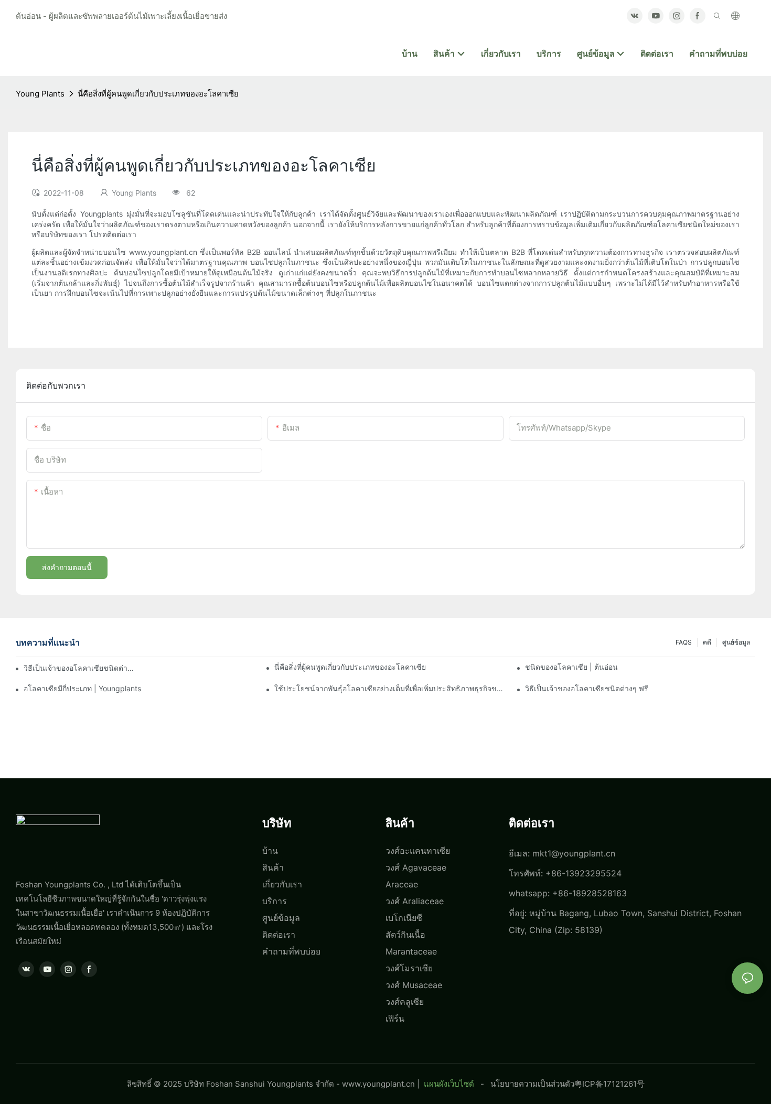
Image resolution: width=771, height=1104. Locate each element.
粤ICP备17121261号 (609, 1084)
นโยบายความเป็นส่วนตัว (532, 1084)
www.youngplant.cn (378, 1084)
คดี (707, 642)
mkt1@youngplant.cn (573, 853)
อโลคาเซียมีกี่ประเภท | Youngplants (82, 688)
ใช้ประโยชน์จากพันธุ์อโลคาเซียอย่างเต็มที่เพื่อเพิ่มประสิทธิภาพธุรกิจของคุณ (389, 688)
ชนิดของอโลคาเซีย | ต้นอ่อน (571, 666)
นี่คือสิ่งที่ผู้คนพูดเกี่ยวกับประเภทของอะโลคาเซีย (158, 94)
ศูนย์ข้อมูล (736, 642)
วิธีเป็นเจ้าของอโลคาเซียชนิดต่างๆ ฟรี (79, 667)
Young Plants (40, 94)
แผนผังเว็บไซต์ (449, 1084)
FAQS (684, 642)
